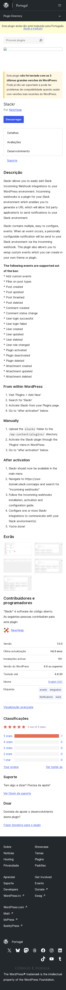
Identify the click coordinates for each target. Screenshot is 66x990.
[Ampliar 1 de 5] (27, 547)
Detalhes (13, 133)
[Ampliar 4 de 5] (57, 547)
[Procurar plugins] (40, 40)
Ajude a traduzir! (33, 28)
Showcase (41, 847)
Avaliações (14, 142)
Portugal (17, 942)
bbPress (11, 919)
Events (39, 883)
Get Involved (43, 877)
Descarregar (13, 119)
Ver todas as (54, 767)
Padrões (40, 865)
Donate (41, 889)
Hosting (9, 859)
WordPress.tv (14, 895)
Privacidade (11, 865)
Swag (40, 895)
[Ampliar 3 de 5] (27, 580)
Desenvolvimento (18, 151)
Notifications (46, 697)
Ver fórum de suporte (17, 793)
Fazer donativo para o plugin (22, 825)
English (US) (55, 681)
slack (58, 697)
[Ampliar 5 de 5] (57, 563)
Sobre (7, 847)
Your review (11, 767)
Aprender (9, 877)
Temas (39, 853)
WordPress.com (15, 907)
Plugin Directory (13, 15)
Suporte (12, 160)
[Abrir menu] (60, 5)
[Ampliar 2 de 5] (27, 563)
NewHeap (15, 110)
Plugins (39, 859)
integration (55, 689)
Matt (8, 913)
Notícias (9, 853)
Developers (11, 889)
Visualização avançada (18, 707)
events (43, 689)
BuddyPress (13, 926)
